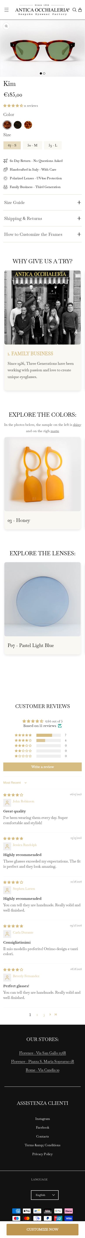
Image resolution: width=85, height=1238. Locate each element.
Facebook (42, 1127)
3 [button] (44, 1014)
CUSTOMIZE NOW (42, 1229)
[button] (6, 10)
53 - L (53, 145)
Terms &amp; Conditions (42, 1145)
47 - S (12, 145)
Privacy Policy (42, 1154)
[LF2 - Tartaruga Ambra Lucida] (28, 125)
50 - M (32, 145)
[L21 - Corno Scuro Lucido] (18, 125)
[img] (13, 795)
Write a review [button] (42, 766)
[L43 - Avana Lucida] (7, 125)
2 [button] (37, 1014)
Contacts (42, 1136)
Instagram (42, 1119)
